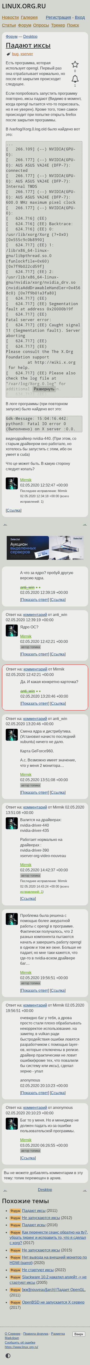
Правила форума (35, 1333)
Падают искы (34, 1225)
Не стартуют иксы (38, 1270)
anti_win (27, 587)
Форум (24, 25)
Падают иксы (28, 45)
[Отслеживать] (75, 79)
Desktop (30, 37)
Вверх (78, 1334)
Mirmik (25, 480)
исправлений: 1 (31, 891)
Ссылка (13, 510)
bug (15, 54)
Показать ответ (34, 600)
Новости (10, 17)
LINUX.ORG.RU (24, 6)
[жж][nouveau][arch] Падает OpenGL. (54, 1290)
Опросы (41, 25)
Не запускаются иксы (41, 1218)
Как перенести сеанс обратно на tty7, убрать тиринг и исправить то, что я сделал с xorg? (49, 1237)
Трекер (58, 25)
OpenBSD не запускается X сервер (53, 1302)
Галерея (29, 17)
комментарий (35, 615)
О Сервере (12, 1333)
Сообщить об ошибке (20, 1342)
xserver (26, 54)
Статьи (9, 25)
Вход (80, 17)
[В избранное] (75, 64)
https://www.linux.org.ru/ (21, 1347)
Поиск (73, 25)
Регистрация (58, 17)
